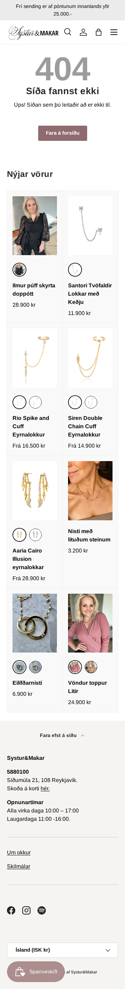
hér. (45, 788)
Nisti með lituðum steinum (89, 535)
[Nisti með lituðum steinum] (90, 490)
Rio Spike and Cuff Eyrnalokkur (30, 426)
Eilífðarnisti (27, 683)
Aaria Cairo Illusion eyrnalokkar (28, 559)
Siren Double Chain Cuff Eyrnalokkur (85, 426)
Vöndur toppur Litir (87, 687)
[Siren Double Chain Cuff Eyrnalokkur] (90, 358)
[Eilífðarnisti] (34, 623)
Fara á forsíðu (63, 133)
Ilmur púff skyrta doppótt (33, 289)
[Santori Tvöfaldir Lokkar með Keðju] (90, 225)
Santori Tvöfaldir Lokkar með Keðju (90, 293)
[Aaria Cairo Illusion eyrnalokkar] (34, 490)
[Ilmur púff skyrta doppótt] (34, 225)
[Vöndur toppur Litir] (90, 623)
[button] (98, 32)
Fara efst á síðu (59, 735)
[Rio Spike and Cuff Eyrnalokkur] (34, 358)
